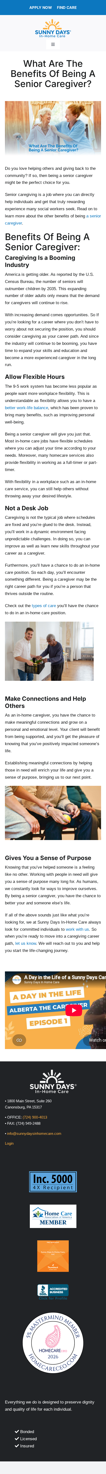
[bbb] (53, 1286)
